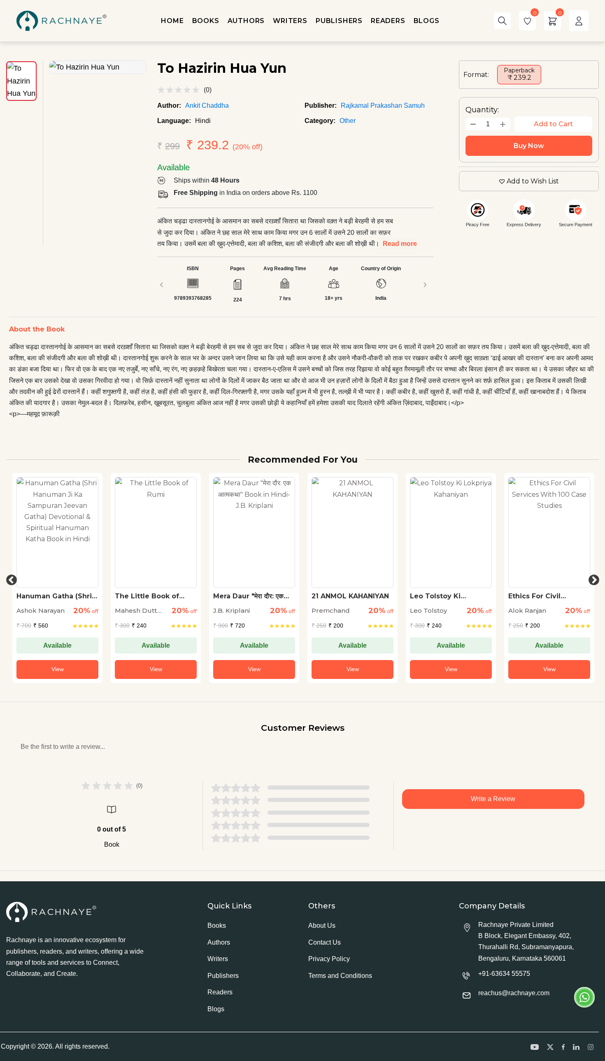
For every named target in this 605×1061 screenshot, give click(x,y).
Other (348, 120)
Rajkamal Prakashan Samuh (383, 105)
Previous (9, 578)
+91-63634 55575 (504, 973)
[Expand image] (97, 67)
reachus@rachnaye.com (513, 992)
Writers (217, 958)
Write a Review (493, 798)
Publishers (223, 975)
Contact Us (324, 942)
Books (216, 925)
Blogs (215, 1008)
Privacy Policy (329, 958)
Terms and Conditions (340, 975)
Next (592, 578)
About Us (321, 925)
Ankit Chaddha (207, 105)
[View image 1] (21, 81)
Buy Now (529, 146)
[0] (527, 20)
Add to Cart (553, 124)
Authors (218, 942)
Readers (220, 992)
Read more (400, 243)
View (57, 669)
